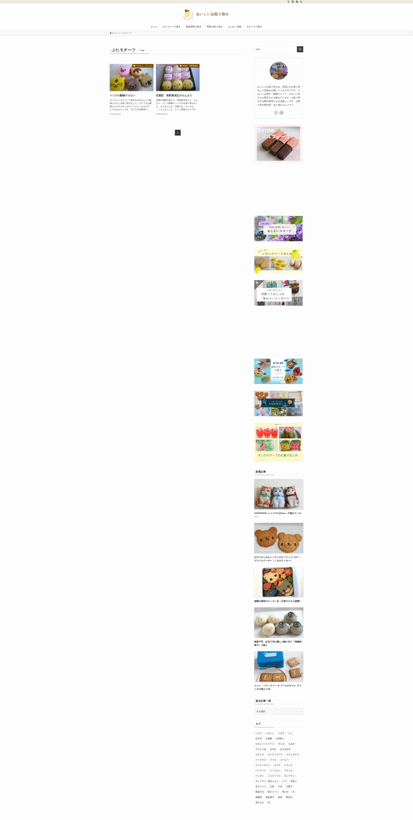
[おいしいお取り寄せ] (206, 13)
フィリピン (275, 770)
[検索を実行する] (300, 49)
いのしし (270, 733)
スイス (277, 765)
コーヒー (284, 760)
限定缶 (289, 797)
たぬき (291, 744)
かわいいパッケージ (265, 744)
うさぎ (281, 733)
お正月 (259, 738)
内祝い (294, 781)
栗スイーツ (273, 792)
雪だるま (260, 802)
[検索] (301, 2)
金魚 (280, 797)
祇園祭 (259, 797)
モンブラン (289, 776)
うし (290, 733)
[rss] (297, 2)
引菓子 (289, 786)
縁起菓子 (270, 797)
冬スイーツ (261, 786)
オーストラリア (275, 754)
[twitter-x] (289, 2)
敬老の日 (260, 792)
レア (284, 781)
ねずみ (273, 749)
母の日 (285, 792)
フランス (288, 770)
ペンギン (260, 776)
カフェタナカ (292, 754)
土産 (272, 786)
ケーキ (273, 760)
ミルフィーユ (274, 776)
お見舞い (280, 738)
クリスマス (261, 760)
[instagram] (293, 2)
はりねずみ (285, 749)
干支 (280, 786)
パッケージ (261, 770)
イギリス (260, 754)
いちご (259, 733)
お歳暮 (269, 738)
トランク (288, 765)
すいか (281, 744)
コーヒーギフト (263, 765)
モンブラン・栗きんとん (267, 781)
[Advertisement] (278, 190)
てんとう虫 (261, 749)
